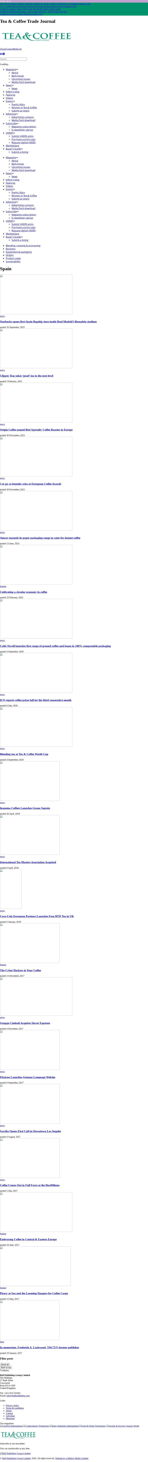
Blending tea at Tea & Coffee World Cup (24, 754)
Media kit (17, 49)
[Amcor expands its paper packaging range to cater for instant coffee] (36, 530)
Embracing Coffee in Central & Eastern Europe (28, 1239)
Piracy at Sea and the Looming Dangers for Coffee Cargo (34, 1293)
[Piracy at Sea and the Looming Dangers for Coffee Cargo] (35, 1285)
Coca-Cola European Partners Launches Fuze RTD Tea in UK (37, 916)
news (2, 316)
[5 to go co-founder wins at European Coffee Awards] (36, 475)
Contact (9, 49)
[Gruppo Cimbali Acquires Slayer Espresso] (36, 1015)
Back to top (6, 1367)
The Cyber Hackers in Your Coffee (20, 970)
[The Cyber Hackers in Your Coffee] (30, 962)
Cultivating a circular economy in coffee (23, 591)
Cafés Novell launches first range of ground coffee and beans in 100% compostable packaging (55, 645)
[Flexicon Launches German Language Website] (30, 1069)
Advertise (10, 1416)
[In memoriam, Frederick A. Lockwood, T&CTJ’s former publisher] (29, 1339)
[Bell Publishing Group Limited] (15, 1453)
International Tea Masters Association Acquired (28, 862)
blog (2, 1342)
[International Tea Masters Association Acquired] (30, 854)
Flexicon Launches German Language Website (27, 1077)
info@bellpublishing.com (18, 1395)
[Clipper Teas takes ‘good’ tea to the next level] (36, 367)
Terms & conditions (15, 1408)
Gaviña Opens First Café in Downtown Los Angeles (30, 1131)
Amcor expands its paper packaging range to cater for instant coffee (40, 537)
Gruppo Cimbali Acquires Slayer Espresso (25, 1023)
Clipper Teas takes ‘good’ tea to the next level (26, 375)
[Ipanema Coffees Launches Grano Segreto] (30, 800)
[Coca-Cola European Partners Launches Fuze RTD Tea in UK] (11, 908)
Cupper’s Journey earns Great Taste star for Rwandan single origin (30, 9)
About (3, 49)
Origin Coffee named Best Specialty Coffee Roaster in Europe (36, 429)
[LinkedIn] (1, 54)
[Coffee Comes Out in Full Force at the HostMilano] (30, 1177)
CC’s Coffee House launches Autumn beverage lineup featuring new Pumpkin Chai (38, 6)
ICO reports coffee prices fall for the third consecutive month (35, 700)
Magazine (10, 1418)
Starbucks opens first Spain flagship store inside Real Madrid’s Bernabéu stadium (48, 321)
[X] (4, 54)
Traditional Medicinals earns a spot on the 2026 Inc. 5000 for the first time (33, 11)
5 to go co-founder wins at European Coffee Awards (30, 483)
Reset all (5, 1364)
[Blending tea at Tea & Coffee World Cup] (36, 746)
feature (3, 586)
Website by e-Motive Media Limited (71, 1458)
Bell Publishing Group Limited (16, 1458)
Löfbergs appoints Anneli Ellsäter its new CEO (21, 14)
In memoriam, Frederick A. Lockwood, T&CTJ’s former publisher (39, 1347)
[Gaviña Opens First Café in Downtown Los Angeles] (30, 1123)
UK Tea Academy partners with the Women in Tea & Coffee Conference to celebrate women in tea (45, 4)
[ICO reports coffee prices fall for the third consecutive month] (36, 692)
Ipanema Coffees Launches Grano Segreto (25, 808)
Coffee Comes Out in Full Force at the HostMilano (30, 1185)
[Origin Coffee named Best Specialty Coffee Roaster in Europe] (36, 421)
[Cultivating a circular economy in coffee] (36, 584)
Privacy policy (12, 1405)
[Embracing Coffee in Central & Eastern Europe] (36, 1231)
